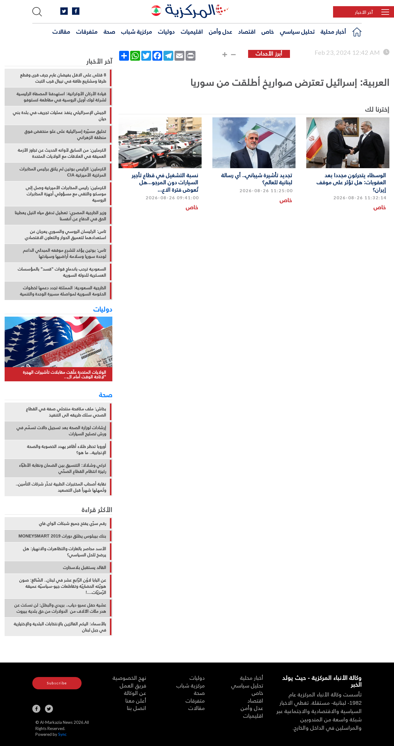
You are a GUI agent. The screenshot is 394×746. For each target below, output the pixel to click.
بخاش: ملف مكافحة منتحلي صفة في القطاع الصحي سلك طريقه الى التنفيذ (66, 412)
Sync (62, 734)
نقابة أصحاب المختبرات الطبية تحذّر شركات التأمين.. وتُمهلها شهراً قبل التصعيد (61, 487)
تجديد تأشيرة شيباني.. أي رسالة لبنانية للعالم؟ (256, 178)
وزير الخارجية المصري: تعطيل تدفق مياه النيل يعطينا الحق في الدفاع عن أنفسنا (60, 215)
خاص (268, 31)
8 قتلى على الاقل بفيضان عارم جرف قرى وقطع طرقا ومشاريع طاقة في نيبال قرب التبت (63, 78)
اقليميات (192, 31)
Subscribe (57, 683)
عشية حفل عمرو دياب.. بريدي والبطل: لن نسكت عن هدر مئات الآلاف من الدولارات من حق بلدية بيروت (60, 608)
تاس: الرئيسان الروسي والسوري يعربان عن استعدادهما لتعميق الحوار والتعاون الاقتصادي (65, 234)
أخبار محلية (333, 31)
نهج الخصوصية (129, 677)
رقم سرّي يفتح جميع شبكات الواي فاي (72, 523)
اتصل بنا (136, 707)
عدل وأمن (220, 31)
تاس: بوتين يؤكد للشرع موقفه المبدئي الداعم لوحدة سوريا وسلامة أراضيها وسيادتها (64, 253)
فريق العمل (133, 685)
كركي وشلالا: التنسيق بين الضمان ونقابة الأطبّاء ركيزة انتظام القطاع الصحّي (62, 468)
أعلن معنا (135, 700)
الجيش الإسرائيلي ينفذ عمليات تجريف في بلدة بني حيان (59, 115)
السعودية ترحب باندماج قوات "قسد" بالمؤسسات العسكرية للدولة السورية (62, 272)
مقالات (61, 31)
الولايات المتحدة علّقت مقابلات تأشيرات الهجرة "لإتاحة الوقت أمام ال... (64, 374)
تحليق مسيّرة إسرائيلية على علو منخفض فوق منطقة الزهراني (65, 134)
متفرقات (87, 31)
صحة (109, 31)
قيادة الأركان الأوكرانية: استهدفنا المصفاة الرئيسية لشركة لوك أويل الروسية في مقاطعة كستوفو (61, 97)
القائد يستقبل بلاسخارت (84, 567)
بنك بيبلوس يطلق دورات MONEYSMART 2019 (62, 536)
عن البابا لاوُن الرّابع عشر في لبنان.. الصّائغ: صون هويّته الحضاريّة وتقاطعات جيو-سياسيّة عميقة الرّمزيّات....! (62, 586)
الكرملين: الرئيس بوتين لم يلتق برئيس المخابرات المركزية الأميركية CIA (63, 172)
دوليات (166, 31)
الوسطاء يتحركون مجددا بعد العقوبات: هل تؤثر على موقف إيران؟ (351, 182)
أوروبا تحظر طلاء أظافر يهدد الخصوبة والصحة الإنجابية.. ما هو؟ (66, 449)
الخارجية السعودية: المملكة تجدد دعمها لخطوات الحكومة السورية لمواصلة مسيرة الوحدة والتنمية (63, 291)
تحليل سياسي (297, 31)
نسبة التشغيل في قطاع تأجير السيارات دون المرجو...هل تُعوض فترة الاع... (165, 182)
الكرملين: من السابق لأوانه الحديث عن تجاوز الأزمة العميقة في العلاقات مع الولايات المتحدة (62, 153)
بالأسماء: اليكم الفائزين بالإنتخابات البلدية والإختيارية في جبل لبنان (60, 627)
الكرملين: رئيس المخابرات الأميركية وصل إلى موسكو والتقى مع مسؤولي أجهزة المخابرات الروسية (66, 193)
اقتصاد (246, 31)
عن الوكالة (135, 692)
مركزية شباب (136, 31)
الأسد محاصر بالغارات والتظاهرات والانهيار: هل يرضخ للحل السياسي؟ (64, 551)
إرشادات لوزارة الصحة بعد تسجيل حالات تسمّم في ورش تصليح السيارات (61, 430)
